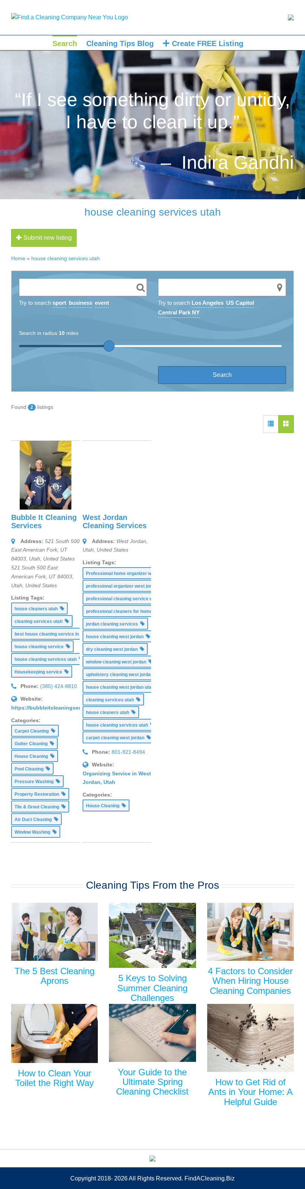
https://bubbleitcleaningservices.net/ (58, 708)
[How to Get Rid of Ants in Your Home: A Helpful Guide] (250, 1038)
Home (18, 258)
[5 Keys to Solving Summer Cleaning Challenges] (152, 935)
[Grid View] (286, 424)
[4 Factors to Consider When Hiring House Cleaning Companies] (250, 932)
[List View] (271, 424)
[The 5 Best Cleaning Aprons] (54, 932)
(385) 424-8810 (58, 686)
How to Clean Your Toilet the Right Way (54, 1078)
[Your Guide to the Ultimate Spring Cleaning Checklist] (152, 1033)
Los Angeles (208, 303)
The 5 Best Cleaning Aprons (54, 976)
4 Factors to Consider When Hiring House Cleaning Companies (250, 981)
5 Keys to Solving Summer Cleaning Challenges (152, 988)
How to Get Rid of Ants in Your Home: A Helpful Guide (250, 1092)
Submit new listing (47, 238)
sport (59, 303)
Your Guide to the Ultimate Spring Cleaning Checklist (152, 1082)
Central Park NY (179, 312)
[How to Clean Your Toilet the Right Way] (54, 1033)
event (102, 303)
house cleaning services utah (65, 258)
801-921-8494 (128, 752)
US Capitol (240, 303)
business (80, 303)
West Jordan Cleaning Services (115, 521)
